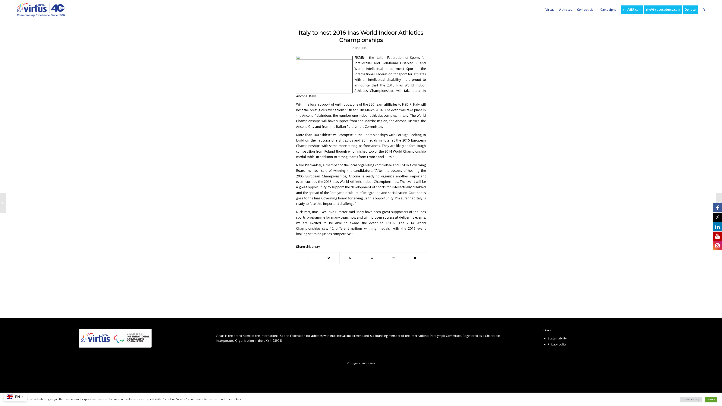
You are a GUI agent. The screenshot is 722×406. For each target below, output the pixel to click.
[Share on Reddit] (393, 258)
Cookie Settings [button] (691, 399)
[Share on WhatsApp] (350, 258)
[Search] (704, 9)
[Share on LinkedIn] (372, 258)
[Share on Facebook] (307, 258)
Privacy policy (557, 344)
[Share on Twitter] (329, 258)
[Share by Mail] (415, 258)
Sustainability (557, 338)
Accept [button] (711, 399)
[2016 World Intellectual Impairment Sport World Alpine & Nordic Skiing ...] (3, 203)
